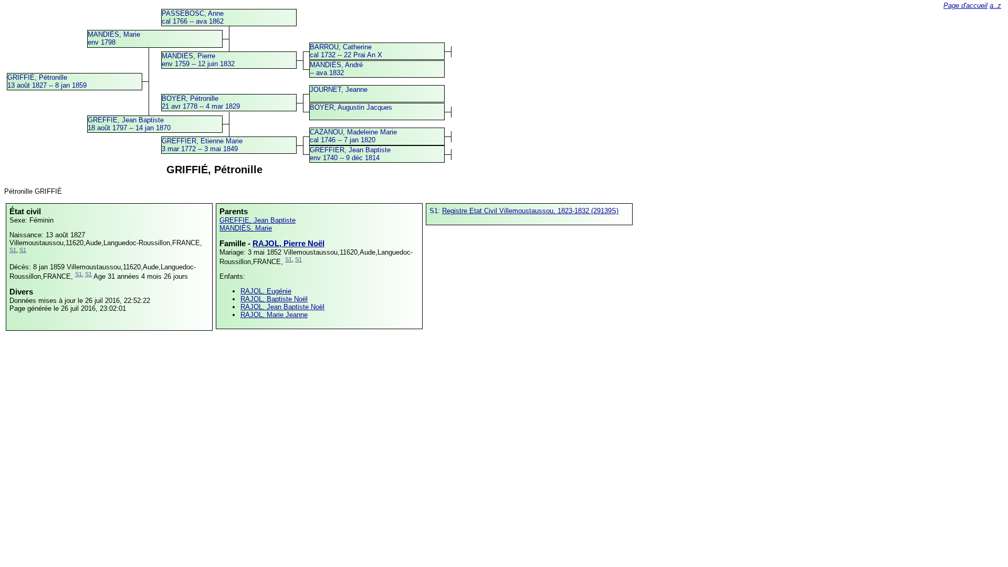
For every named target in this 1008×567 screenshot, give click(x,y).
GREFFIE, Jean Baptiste (257, 220)
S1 (12, 250)
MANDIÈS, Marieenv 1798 (114, 38)
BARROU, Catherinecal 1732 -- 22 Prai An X (346, 51)
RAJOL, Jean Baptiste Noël (282, 307)
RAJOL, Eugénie (265, 291)
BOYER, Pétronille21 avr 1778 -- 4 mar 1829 (201, 102)
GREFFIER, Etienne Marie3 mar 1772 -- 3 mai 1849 (202, 145)
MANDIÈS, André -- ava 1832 (336, 69)
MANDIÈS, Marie (245, 228)
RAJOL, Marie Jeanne (274, 315)
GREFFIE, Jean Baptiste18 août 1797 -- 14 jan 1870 (129, 124)
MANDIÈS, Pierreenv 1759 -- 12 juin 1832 (198, 60)
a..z (995, 5)
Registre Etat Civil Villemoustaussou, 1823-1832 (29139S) (530, 211)
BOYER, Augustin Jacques (351, 107)
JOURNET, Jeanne (339, 89)
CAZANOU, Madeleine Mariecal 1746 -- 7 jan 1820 (353, 136)
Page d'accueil (965, 5)
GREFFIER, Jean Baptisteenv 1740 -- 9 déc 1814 (350, 154)
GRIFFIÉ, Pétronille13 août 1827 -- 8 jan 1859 (47, 81)
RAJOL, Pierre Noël (288, 243)
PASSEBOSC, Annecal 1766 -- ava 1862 (193, 17)
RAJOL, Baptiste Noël (274, 299)
